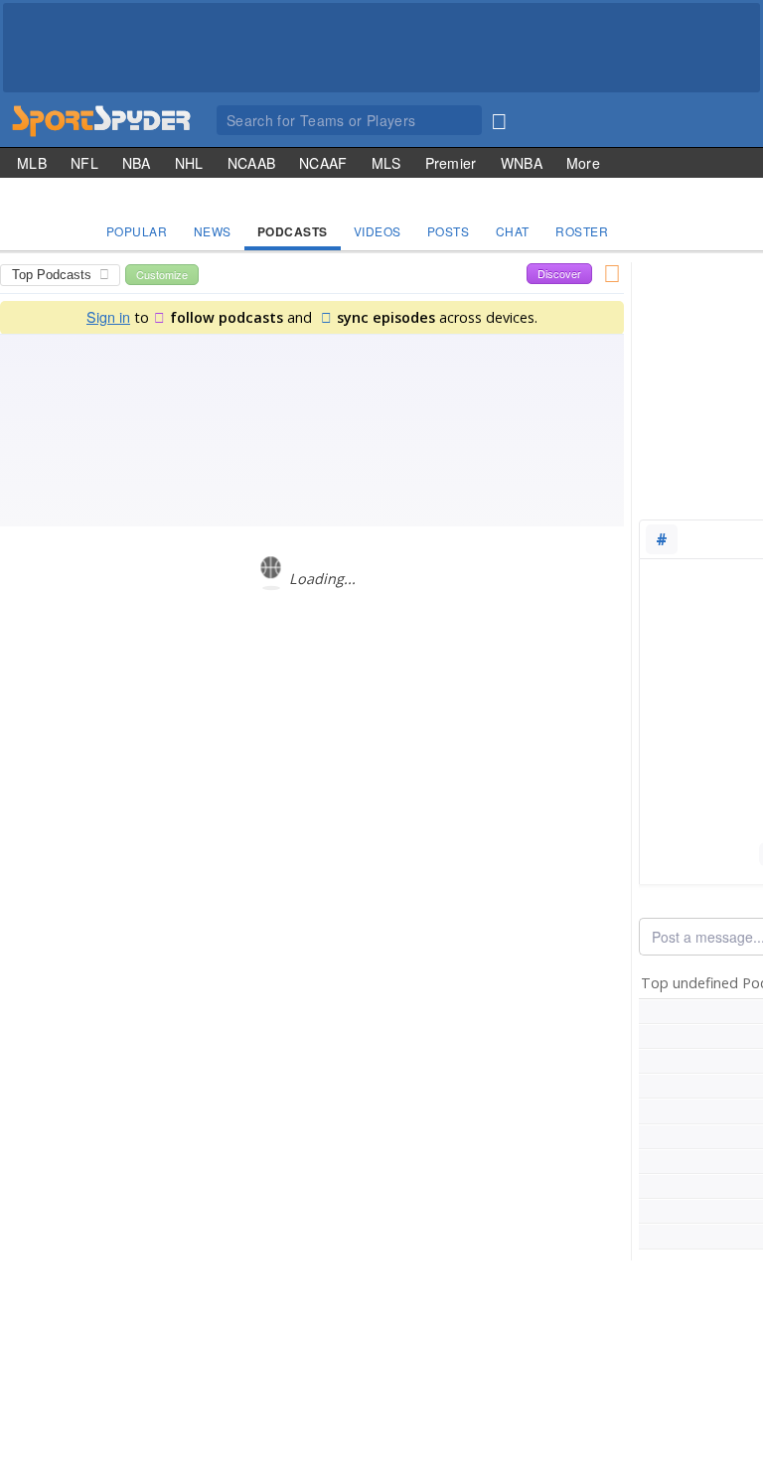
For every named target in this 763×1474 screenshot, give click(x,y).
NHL (189, 163)
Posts (448, 230)
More (583, 163)
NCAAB (252, 163)
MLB (32, 163)
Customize (162, 274)
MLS (386, 163)
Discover (559, 273)
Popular (137, 230)
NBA (136, 163)
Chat (513, 230)
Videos (377, 230)
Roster (581, 230)
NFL (84, 163)
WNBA (521, 163)
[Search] (499, 117)
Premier (451, 163)
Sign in (108, 316)
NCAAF (323, 163)
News (212, 230)
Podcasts (292, 231)
